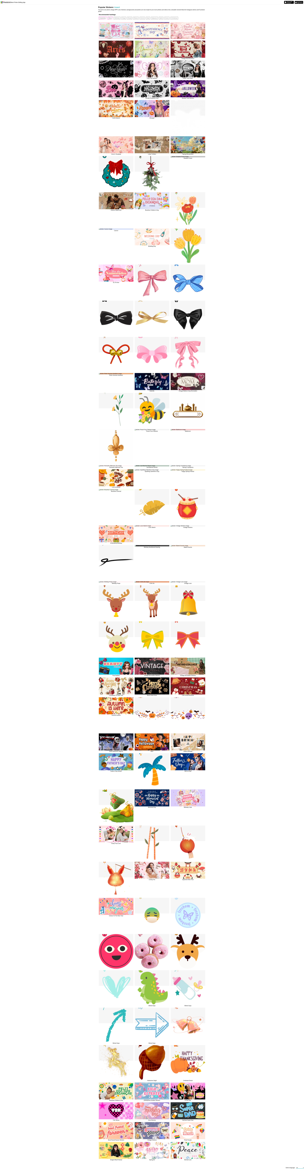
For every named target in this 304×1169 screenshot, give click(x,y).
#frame (136, 18)
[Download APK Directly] (289, 2)
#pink (161, 18)
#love (110, 18)
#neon (167, 18)
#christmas (174, 18)
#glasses (154, 18)
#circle (142, 18)
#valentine (103, 18)
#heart (129, 18)
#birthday (117, 18)
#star (148, 18)
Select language (290, 1167)
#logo (123, 18)
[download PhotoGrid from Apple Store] (299, 2)
